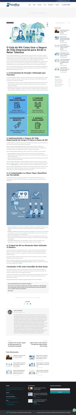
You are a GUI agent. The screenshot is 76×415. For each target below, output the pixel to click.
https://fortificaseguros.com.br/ (19, 312)
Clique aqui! (10, 290)
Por (29, 297)
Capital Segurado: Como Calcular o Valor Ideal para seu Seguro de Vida (42, 364)
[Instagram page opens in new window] (10, 404)
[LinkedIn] (30, 304)
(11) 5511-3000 (66, 4)
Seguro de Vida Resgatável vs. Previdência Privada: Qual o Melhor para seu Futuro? (19, 372)
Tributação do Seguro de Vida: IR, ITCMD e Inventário (19, 356)
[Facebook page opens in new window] (7, 404)
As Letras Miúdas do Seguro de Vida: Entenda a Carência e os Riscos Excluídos (19, 364)
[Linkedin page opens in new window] (8, 404)
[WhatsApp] (24, 304)
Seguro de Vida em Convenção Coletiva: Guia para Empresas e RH (42, 372)
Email (51, 387)
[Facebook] (27, 304)
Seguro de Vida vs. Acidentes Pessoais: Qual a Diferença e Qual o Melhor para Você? (42, 357)
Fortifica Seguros (14, 164)
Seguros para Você (10, 22)
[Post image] (9, 357)
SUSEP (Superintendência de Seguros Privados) (22, 261)
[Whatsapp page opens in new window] (13, 404)
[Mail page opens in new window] (12, 404)
